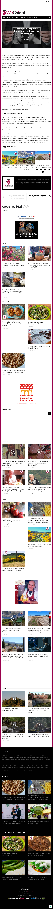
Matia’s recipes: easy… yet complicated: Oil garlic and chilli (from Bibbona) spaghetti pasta (38, 520)
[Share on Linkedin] (43, 172)
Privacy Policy (30, 892)
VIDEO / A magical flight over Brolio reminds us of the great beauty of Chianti (39, 710)
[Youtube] (48, 1)
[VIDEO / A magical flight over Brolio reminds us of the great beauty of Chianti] (39, 699)
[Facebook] (46, 1)
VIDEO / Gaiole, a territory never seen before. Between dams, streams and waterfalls (13, 736)
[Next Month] (27, 206)
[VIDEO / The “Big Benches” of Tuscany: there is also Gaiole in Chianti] (13, 618)
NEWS (13, 17)
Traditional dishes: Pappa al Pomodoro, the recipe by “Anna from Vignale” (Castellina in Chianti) (13, 489)
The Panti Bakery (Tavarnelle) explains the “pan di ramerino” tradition (11, 324)
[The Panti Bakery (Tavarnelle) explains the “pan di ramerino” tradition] (13, 312)
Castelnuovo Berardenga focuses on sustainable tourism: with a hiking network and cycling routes (39, 630)
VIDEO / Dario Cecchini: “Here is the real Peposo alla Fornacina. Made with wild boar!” (13, 463)
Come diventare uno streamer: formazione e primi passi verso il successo (38, 656)
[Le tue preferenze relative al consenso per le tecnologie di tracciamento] (50, 906)
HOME (4, 17)
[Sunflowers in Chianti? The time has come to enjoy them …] (39, 534)
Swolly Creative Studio (29, 895)
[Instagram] (50, 1)
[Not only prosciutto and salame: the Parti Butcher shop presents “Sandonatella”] (39, 451)
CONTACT (16, 1)
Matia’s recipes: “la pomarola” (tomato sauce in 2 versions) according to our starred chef (11, 522)
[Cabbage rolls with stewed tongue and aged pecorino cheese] (39, 867)
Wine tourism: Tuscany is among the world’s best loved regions (37, 196)
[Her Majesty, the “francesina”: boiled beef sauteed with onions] (39, 843)
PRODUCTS (23, 17)
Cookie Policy (26, 893)
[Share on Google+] (45, 169)
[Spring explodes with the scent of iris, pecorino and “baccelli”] (13, 867)
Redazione (32, 37)
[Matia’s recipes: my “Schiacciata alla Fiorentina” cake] (39, 336)
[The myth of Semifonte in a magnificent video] (13, 699)
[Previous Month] (24, 206)
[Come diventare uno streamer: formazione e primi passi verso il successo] (39, 644)
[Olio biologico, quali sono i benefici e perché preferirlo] (39, 811)
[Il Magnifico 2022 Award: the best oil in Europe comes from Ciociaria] (13, 811)
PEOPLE (17, 17)
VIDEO (35, 17)
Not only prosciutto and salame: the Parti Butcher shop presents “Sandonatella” (39, 463)
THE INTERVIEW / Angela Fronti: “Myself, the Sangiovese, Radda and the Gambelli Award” (16, 197)
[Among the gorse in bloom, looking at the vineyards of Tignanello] (13, 559)
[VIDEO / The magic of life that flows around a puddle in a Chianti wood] (39, 725)
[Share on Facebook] (36, 169)
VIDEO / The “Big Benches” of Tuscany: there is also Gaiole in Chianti (11, 630)
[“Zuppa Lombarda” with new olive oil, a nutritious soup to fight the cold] (13, 360)
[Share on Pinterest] (49, 169)
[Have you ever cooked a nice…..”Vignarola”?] (39, 312)
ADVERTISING (22, 1)
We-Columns (30, 17)
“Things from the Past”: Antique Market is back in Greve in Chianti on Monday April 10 (39, 265)
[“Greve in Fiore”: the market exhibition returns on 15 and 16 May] (13, 253)
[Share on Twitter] (41, 169)
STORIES (8, 17)
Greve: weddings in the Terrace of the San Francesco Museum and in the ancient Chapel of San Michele (13, 656)
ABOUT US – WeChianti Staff (7, 1)
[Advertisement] (35, 7)
